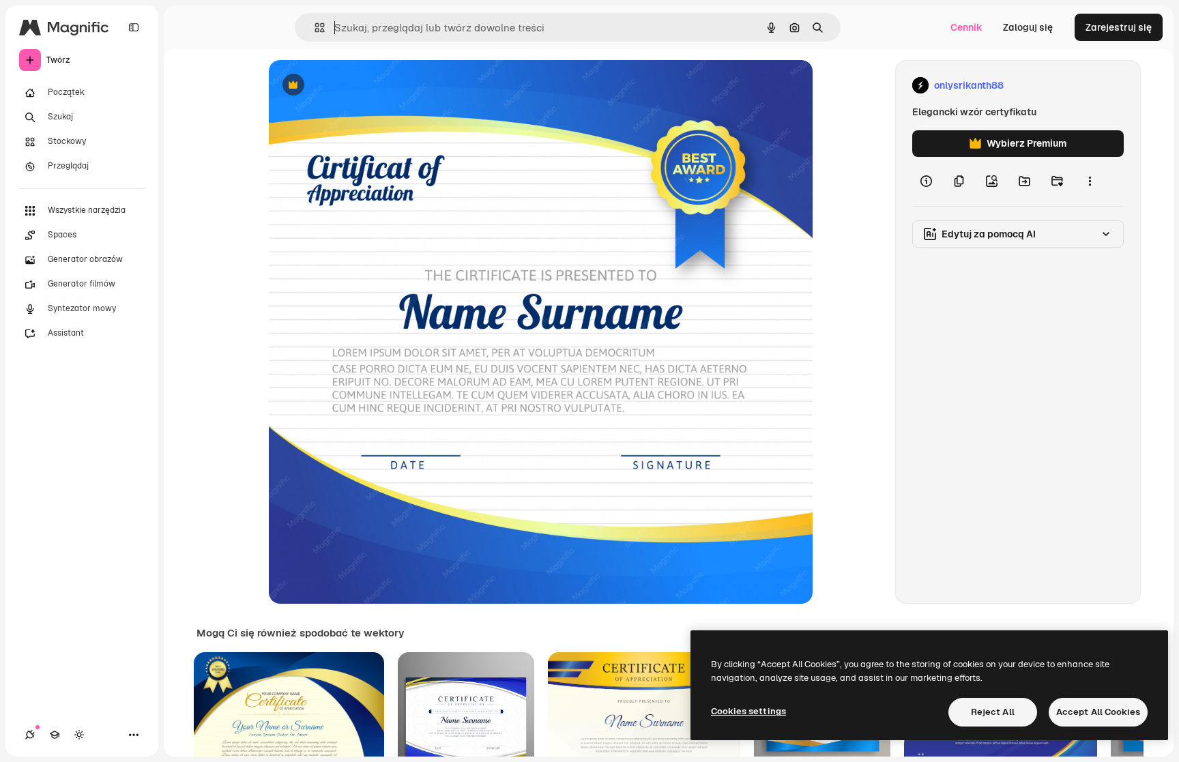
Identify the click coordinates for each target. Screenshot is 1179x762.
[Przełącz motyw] (79, 735)
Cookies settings (748, 711)
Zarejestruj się (1119, 27)
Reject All (993, 712)
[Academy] (55, 735)
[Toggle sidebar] (134, 27)
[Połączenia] (30, 735)
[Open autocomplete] (314, 28)
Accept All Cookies (1098, 712)
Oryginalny (363, 85)
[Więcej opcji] (1089, 181)
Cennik (966, 27)
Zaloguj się (1028, 27)
